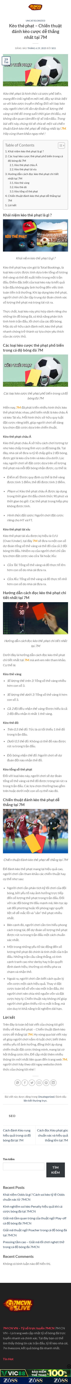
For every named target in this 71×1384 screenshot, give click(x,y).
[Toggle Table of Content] (59, 145)
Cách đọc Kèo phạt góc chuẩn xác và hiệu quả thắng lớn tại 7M (52, 1135)
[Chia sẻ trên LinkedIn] (53, 1083)
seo (53, 48)
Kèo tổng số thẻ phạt (26, 191)
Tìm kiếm (9, 1159)
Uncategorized (35, 20)
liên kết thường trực (35, 1100)
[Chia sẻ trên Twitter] (32, 1083)
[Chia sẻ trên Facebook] (24, 1083)
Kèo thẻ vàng (22, 182)
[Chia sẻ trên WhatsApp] (17, 1083)
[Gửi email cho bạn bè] (39, 1083)
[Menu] (5, 7)
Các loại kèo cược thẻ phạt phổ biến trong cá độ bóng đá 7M (35, 158)
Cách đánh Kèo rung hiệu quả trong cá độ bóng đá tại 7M (17, 1135)
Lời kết (12, 205)
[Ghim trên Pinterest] (46, 1083)
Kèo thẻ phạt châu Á (25, 165)
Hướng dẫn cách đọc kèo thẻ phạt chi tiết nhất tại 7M (33, 176)
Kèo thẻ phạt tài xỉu (25, 169)
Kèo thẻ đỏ (20, 187)
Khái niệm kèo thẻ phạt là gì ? (26, 151)
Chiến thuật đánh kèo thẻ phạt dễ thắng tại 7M (34, 198)
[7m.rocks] (35, 7)
